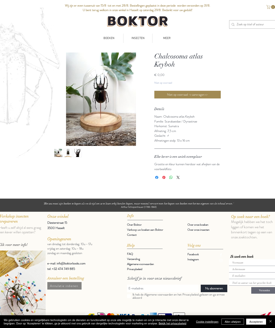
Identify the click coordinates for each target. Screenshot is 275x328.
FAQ (130, 254)
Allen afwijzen (233, 321)
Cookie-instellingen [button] (207, 321)
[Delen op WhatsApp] (171, 177)
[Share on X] (178, 177)
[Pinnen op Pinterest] (164, 177)
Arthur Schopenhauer (132, 207)
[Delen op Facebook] (157, 177)
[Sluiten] (270, 321)
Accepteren (256, 321)
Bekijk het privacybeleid (172, 323)
